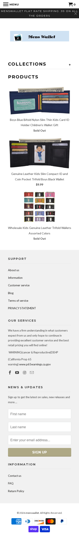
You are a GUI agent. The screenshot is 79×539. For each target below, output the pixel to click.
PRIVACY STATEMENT (22, 308)
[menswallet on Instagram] (25, 372)
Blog (10, 293)
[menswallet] (39, 33)
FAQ (10, 483)
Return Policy (16, 491)
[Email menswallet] (32, 372)
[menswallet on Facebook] (10, 372)
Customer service (18, 285)
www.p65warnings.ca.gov (35, 364)
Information (15, 277)
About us (13, 270)
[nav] (11, 4)
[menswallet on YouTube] (17, 372)
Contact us (14, 475)
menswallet (32, 512)
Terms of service (18, 300)
